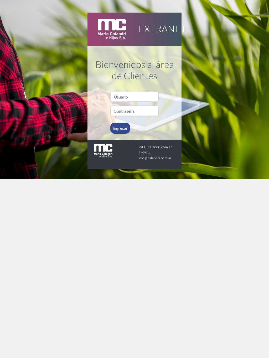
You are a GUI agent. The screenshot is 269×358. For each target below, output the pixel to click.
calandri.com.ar (160, 147)
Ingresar (120, 128)
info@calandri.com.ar (155, 158)
